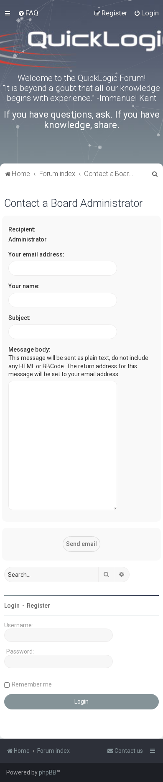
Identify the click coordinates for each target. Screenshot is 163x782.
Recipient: (22, 229)
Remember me (32, 684)
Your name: (24, 286)
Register (38, 605)
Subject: (19, 317)
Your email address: (36, 254)
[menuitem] (28, 13)
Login (12, 605)
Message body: (29, 349)
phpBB (47, 772)
